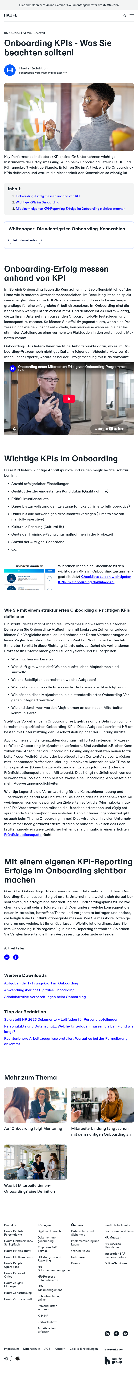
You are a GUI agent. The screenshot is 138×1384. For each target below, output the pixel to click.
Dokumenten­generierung (47, 1239)
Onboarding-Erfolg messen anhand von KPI (48, 196)
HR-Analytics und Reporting (49, 1258)
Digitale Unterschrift (51, 1231)
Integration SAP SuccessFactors (115, 1255)
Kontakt (60, 1348)
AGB (47, 1348)
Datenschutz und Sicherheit (82, 1233)
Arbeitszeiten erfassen (47, 1330)
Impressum (11, 1348)
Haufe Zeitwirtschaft (18, 1299)
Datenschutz (31, 1348)
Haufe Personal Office (14, 1275)
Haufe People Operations (13, 1265)
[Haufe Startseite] (15, 15)
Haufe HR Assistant (17, 1250)
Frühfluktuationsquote (23, 834)
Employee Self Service (47, 1249)
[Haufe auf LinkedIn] (7, 957)
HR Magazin (113, 1237)
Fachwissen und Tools (119, 1231)
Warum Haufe (80, 1250)
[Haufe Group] (114, 1356)
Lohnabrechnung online (49, 1297)
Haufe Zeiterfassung (18, 1292)
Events (75, 1263)
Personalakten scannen (47, 1307)
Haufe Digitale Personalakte (13, 1233)
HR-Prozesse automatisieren (48, 1278)
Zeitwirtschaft (47, 1322)
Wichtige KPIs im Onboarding (37, 202)
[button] (132, 15)
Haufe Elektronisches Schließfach (18, 1242)
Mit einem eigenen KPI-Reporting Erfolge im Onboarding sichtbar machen (70, 209)
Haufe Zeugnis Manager (14, 1284)
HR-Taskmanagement (50, 1288)
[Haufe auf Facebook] (116, 1333)
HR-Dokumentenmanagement (55, 1268)
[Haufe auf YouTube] (125, 1333)
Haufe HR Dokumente (18, 1257)
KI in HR (43, 1315)
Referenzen (78, 1257)
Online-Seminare (116, 1263)
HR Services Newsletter (113, 1245)
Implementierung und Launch (85, 1242)
